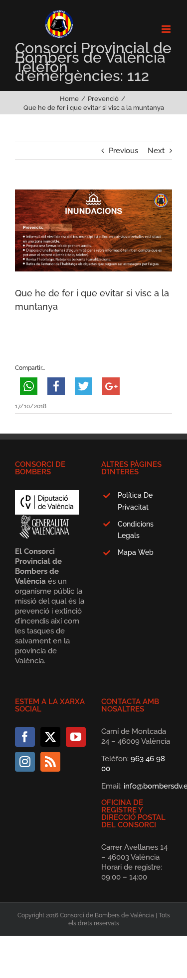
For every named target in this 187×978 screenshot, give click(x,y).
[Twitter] (50, 737)
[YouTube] (76, 737)
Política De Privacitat (135, 501)
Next (156, 150)
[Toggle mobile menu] (167, 29)
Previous (123, 150)
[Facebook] (25, 737)
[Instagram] (25, 762)
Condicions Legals (136, 530)
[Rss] (50, 762)
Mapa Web (136, 552)
